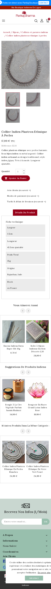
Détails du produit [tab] (25, 212)
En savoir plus (44, 572)
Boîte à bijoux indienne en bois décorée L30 (37, 349)
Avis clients (9, 556)
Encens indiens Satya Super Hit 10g (14, 347)
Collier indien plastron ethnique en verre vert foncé (37, 469)
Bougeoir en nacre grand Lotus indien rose (37, 407)
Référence (6, 145)
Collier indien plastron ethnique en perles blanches (13, 469)
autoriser (34, 578)
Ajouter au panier (16, 178)
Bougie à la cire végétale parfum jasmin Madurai (13, 407)
